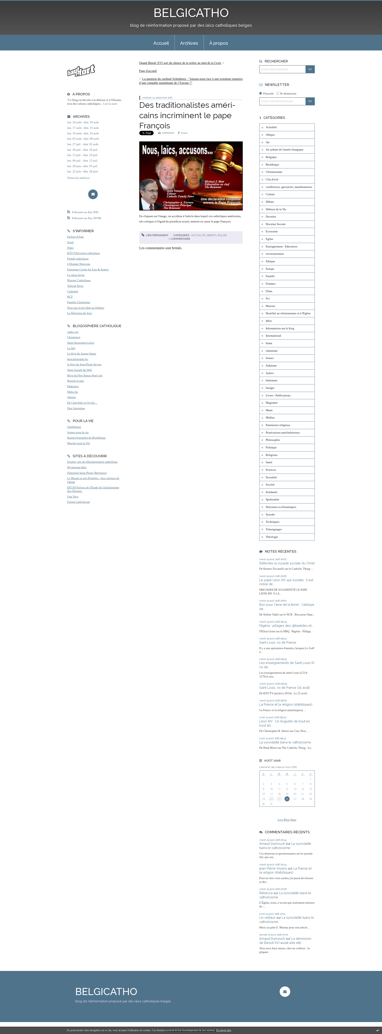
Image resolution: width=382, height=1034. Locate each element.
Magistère (272, 402)
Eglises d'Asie (75, 236)
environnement (275, 253)
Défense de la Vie (276, 209)
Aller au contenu (13, 4)
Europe (270, 268)
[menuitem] (161, 42)
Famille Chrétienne (78, 302)
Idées (269, 320)
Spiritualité (272, 499)
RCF (70, 296)
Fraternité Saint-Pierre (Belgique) (87, 473)
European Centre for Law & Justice (88, 269)
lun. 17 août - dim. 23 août (83, 127)
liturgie (270, 388)
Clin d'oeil (272, 179)
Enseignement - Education (281, 246)
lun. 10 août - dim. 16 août (83, 133)
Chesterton (73, 337)
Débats (211, 235)
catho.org (72, 332)
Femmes (270, 283)
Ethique (270, 261)
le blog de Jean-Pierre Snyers (84, 364)
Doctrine (271, 216)
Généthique (74, 426)
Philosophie (273, 440)
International (273, 335)
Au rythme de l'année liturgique (285, 149)
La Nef (71, 348)
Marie (269, 410)
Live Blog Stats (287, 819)
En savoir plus (223, 1030)
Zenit (70, 242)
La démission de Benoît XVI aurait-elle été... (285, 941)
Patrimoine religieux (278, 425)
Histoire (270, 306)
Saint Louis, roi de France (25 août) (284, 687)
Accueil (161, 43)
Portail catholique (78, 258)
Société (270, 484)
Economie (272, 231)
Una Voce (72, 496)
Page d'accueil (148, 71)
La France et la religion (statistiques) (285, 704)
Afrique (270, 134)
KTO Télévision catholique (83, 253)
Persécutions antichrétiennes (283, 432)
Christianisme (274, 172)
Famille (270, 276)
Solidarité (271, 492)
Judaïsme (271, 365)
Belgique (271, 157)
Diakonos (73, 386)
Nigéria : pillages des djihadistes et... (286, 625)
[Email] (93, 194)
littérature (271, 380)
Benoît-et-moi (75, 380)
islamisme (272, 350)
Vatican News (75, 285)
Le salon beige (76, 275)
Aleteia (71, 397)
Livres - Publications (278, 395)
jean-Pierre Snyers (273, 868)
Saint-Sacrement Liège (80, 342)
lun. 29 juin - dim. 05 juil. (82, 166)
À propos (218, 43)
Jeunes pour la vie (78, 432)
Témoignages (274, 529)
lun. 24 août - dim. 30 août (83, 122)
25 (279, 799)
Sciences (271, 469)
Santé (269, 462)
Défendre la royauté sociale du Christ (287, 563)
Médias (270, 417)
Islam (269, 343)
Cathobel (72, 291)
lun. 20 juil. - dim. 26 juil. (82, 149)
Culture (270, 194)
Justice (270, 373)
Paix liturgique (76, 408)
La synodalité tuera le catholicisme (285, 742)
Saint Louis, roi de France (277, 642)
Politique (271, 447)
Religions (271, 455)
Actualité (198, 235)
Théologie (272, 536)
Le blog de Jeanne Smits (81, 353)
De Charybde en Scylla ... (82, 402)
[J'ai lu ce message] (377, 1030)
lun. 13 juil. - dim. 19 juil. (82, 155)
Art (267, 142)
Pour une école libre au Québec (85, 307)
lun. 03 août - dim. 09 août (83, 138)
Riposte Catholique (79, 280)
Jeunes (270, 358)
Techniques (272, 521)
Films (269, 291)
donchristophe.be (77, 359)
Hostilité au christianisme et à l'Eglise (288, 313)
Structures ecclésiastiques (281, 507)
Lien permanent (156, 235)
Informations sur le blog (280, 328)
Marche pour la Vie (78, 443)
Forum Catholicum (78, 501)
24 (271, 799)
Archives (189, 43)
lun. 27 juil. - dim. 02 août (82, 144)
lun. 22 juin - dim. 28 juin (82, 171)
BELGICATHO (191, 13)
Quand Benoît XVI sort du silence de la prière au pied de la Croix (180, 63)
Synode (270, 514)
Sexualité (271, 477)
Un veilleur (267, 917)
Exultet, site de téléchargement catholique (92, 461)
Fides (70, 247)
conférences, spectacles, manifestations (289, 187)
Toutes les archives (78, 177)
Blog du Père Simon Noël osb (84, 375)
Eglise (222, 235)
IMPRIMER (167, 133)
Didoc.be (72, 392)
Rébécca (266, 893)
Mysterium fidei (76, 467)
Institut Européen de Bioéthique (86, 437)
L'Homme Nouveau (78, 264)
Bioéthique (272, 164)
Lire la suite (110, 103)
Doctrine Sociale (276, 224)
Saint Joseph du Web (79, 370)
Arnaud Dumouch (272, 843)
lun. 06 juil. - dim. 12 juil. (82, 160)
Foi (268, 298)
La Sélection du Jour (79, 313)
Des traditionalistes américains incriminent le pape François (187, 115)
